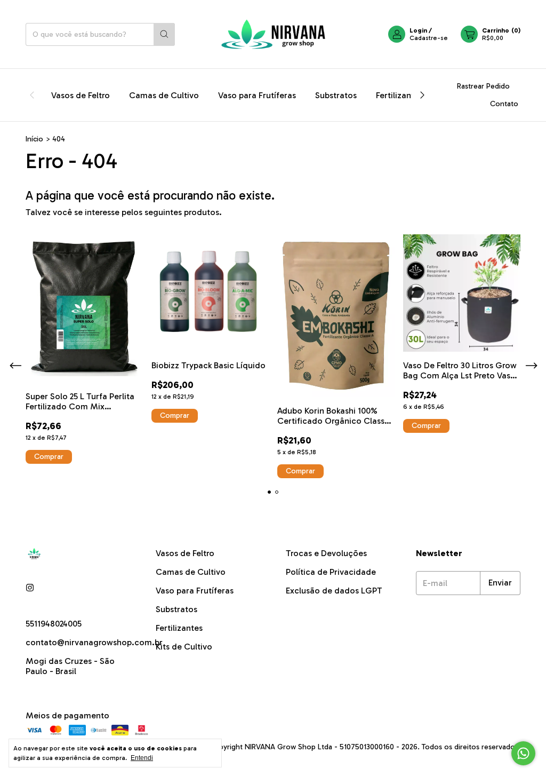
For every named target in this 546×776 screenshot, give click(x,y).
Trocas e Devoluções (326, 553)
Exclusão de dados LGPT (334, 590)
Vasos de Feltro (80, 95)
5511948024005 (54, 624)
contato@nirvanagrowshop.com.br (94, 642)
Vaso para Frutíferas (257, 95)
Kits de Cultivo (184, 647)
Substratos (336, 95)
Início (34, 139)
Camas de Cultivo (164, 95)
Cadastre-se (429, 38)
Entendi (142, 758)
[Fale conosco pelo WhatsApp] (523, 753)
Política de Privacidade (331, 572)
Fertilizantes (399, 95)
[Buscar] (164, 34)
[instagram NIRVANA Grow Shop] (30, 588)
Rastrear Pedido (483, 86)
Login (418, 30)
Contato (504, 103)
